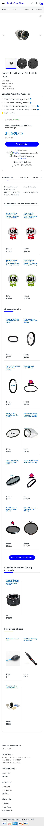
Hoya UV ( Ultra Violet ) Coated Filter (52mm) (13, 367)
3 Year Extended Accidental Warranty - (20, 106)
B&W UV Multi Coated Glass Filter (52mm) (31, 461)
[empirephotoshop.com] (15, 3)
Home (4, 10)
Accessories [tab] (7, 177)
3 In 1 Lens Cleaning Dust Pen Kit (30, 639)
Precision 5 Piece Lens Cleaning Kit (12, 686)
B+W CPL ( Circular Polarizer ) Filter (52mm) (12, 509)
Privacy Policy (6, 807)
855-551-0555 (6, 749)
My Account (6, 787)
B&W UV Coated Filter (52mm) (29, 367)
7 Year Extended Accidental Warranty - (20, 110)
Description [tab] (23, 177)
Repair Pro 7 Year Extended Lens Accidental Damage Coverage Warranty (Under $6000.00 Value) (30, 264)
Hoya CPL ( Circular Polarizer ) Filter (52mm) (12, 462)
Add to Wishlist (22, 150)
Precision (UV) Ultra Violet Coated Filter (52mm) (12, 320)
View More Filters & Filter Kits (22, 558)
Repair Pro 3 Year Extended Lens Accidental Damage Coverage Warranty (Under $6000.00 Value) (12, 264)
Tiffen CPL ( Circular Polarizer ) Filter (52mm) (30, 509)
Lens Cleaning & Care (31, 192)
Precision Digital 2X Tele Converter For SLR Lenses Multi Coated (12, 582)
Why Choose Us (7, 810)
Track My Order (7, 790)
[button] (32, 3)
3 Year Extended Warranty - (16, 99)
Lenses (26, 10)
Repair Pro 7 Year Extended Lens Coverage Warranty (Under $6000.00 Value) (30, 216)
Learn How (22, 158)
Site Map (5, 776)
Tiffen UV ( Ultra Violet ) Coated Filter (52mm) (30, 320)
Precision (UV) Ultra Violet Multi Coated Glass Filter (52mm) (30, 415)
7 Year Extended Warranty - (16, 103)
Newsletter (5, 793)
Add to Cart (23, 144)
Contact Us (5, 804)
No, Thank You (9, 113)
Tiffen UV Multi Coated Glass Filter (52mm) (12, 415)
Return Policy (6, 773)
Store (14, 10)
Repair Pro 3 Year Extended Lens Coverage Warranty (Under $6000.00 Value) (12, 216)
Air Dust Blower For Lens (12, 639)
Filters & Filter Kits (30, 187)
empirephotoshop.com (12, 819)
